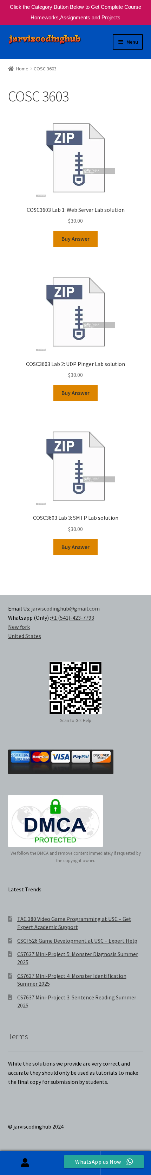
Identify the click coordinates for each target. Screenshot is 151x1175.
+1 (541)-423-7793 (72, 617)
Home (22, 68)
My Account (25, 1163)
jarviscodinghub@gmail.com (65, 608)
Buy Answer (75, 238)
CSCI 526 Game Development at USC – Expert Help (77, 940)
